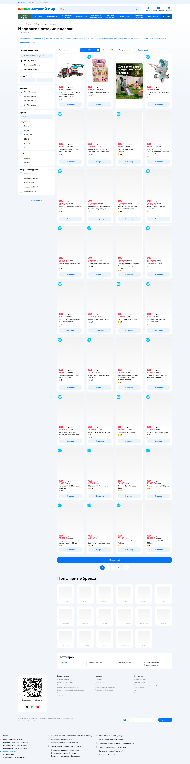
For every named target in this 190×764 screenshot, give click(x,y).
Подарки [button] (63, 662)
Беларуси (46, 721)
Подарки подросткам (151, 665)
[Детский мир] (36, 9)
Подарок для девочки (124, 662)
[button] (166, 16)
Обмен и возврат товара (65, 682)
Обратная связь (62, 693)
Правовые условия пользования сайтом (61, 718)
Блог (135, 690)
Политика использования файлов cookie (70, 690)
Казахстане (37, 721)
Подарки (29, 24)
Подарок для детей (95, 662)
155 (126, 568)
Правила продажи (63, 685)
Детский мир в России (25, 721)
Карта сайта (60, 695)
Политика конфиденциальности (67, 687)
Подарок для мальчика (151, 662)
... (122, 568)
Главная (21, 24)
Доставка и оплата (63, 680)
